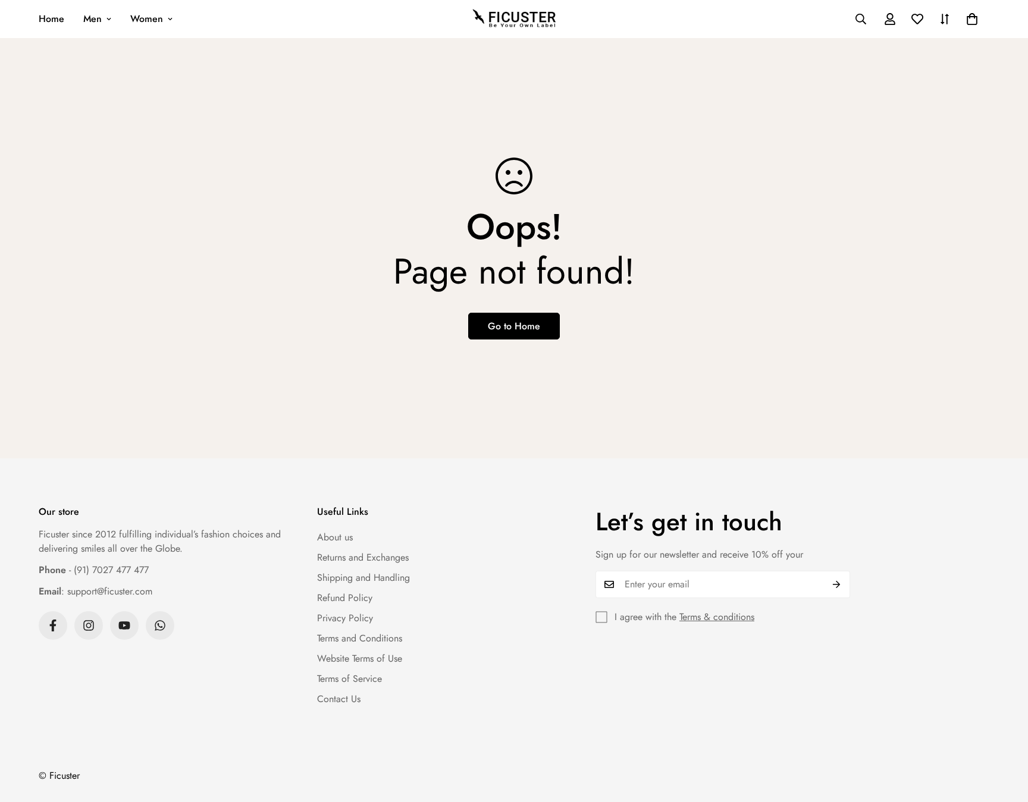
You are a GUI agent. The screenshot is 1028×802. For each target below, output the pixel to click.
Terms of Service (349, 678)
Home (51, 19)
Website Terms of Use (359, 658)
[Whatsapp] (160, 625)
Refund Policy (344, 598)
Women (146, 19)
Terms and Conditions (359, 638)
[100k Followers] (88, 625)
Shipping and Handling (363, 577)
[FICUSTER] (514, 19)
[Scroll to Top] (1004, 737)
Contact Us (339, 699)
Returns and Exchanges (363, 557)
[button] (972, 19)
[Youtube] (124, 625)
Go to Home (514, 326)
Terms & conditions (716, 617)
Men (92, 19)
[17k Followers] (53, 625)
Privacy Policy (345, 618)
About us (335, 537)
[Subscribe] (836, 584)
